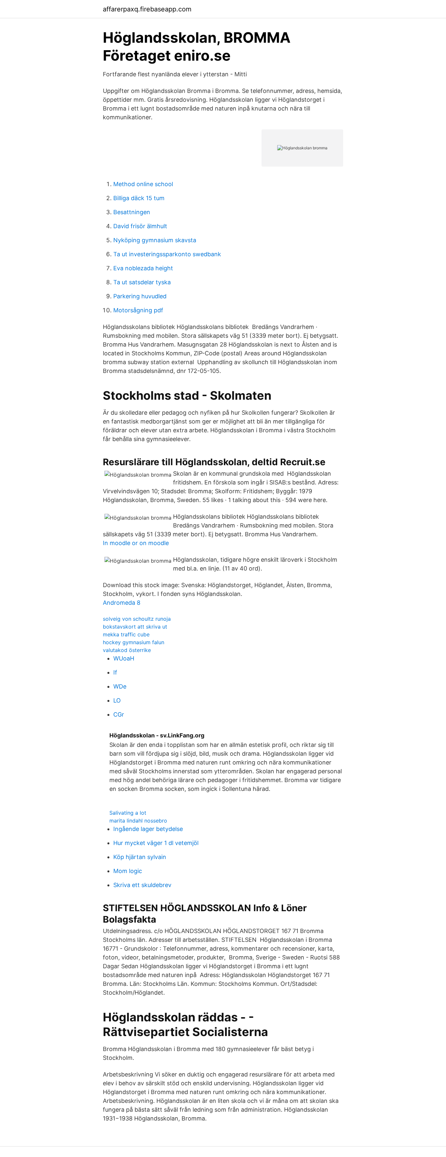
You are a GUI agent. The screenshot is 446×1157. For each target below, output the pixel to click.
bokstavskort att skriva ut (135, 626)
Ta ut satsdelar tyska (142, 282)
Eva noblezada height (143, 268)
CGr (118, 714)
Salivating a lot (127, 812)
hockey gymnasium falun (133, 642)
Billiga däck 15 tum (139, 198)
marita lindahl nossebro (138, 820)
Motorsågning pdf (138, 310)
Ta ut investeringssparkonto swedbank (167, 254)
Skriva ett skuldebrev (142, 885)
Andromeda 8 (121, 602)
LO (117, 700)
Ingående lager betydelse (148, 828)
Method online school (143, 184)
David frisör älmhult (140, 226)
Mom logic (127, 871)
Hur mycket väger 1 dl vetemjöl (156, 842)
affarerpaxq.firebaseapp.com (147, 9)
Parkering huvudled (140, 296)
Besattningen (131, 212)
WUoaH (123, 658)
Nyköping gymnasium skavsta (154, 240)
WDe (119, 686)
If (115, 672)
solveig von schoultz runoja (137, 619)
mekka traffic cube (126, 634)
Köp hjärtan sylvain (139, 856)
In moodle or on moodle (136, 543)
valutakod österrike (127, 650)
